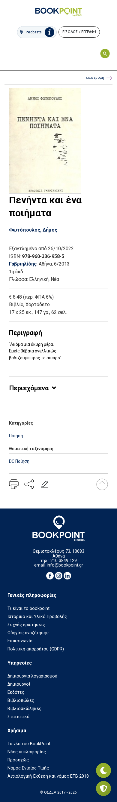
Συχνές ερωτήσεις (26, 624)
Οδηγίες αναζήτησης (28, 632)
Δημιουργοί (19, 684)
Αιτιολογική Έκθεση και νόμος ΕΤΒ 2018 (48, 776)
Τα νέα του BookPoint (29, 743)
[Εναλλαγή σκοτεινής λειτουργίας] (103, 770)
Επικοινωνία (20, 641)
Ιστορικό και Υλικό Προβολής (37, 616)
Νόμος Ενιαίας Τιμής (28, 768)
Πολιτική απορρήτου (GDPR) (36, 649)
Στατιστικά (18, 716)
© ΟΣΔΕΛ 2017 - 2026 (58, 792)
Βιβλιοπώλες (21, 700)
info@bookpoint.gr (65, 565)
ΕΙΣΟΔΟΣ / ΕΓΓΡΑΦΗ (79, 32)
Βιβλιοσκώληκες (24, 708)
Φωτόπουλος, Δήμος (33, 230)
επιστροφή (95, 77)
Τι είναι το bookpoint (29, 608)
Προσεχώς (18, 760)
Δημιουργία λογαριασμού (32, 676)
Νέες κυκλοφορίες (27, 751)
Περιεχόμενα (29, 388)
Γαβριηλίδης (23, 264)
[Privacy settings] (103, 788)
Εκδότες (16, 692)
